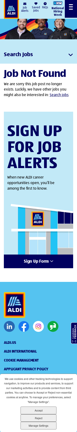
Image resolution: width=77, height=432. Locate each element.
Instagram (38, 326)
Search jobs (59, 95)
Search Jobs (18, 54)
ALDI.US (10, 343)
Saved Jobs (36, 9)
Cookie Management (21, 360)
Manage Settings (38, 425)
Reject (38, 418)
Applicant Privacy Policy (26, 369)
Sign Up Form (36, 261)
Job (24, 9)
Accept (39, 410)
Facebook (23, 326)
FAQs (45, 7)
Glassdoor (52, 326)
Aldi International (20, 351)
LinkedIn (9, 326)
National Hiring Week (58, 11)
